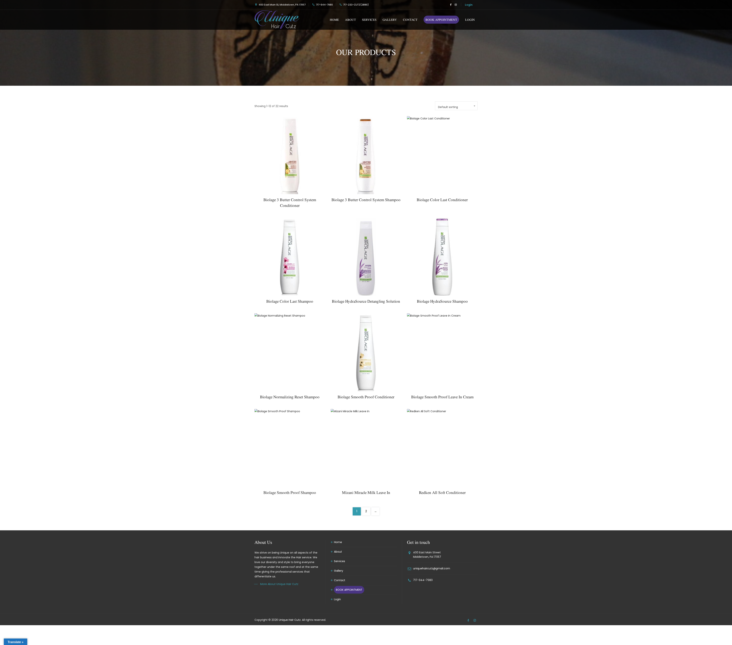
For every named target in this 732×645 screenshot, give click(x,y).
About (350, 20)
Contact (410, 20)
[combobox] (456, 105)
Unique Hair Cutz (290, 620)
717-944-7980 (324, 4)
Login (469, 5)
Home (334, 20)
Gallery (390, 20)
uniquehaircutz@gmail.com (431, 568)
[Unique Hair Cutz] (276, 20)
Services (369, 20)
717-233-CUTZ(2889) (356, 4)
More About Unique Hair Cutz (279, 584)
